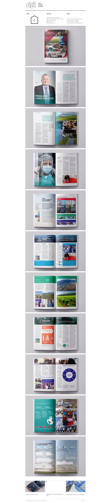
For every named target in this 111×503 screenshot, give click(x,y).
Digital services (49, 21)
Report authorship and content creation (55, 18)
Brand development (50, 23)
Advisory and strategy (51, 20)
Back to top (83, 500)
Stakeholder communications (52, 17)
